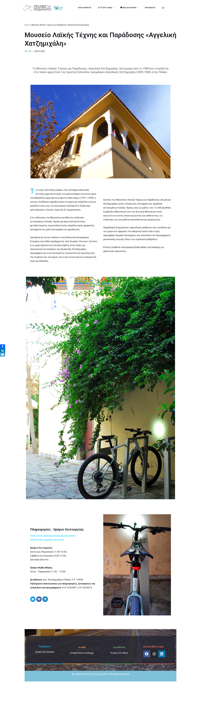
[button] (113, 7)
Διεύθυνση (119, 647)
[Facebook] (146, 654)
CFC (30, 51)
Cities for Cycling (31, 697)
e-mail (81, 647)
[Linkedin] (161, 654)
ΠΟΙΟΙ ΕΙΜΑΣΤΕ (84, 7)
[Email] (2, 355)
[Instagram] (154, 654)
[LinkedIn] (2, 350)
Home (27, 25)
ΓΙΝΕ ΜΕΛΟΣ (150, 7)
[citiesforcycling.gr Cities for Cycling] (44, 7)
